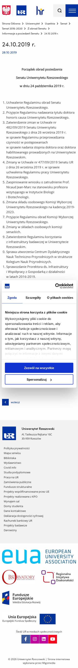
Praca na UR (11, 477)
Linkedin (43, 639)
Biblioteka (10, 458)
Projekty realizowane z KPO (20, 496)
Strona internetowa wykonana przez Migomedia (46, 661)
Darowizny (10, 530)
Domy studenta (13, 506)
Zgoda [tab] (12, 297)
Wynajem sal (11, 501)
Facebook (25, 639)
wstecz (15, 402)
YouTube (52, 639)
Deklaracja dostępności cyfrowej (23, 516)
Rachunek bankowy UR (18, 520)
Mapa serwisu (12, 453)
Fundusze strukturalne (18, 487)
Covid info (10, 467)
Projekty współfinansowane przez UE (26, 491)
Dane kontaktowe (15, 511)
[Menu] (72, 10)
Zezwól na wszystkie (39, 367)
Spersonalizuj (37, 379)
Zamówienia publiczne (17, 482)
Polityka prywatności (17, 448)
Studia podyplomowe (17, 472)
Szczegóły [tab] (33, 297)
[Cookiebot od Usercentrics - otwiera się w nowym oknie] (55, 286)
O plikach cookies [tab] (60, 297)
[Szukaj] (59, 10)
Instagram (34, 639)
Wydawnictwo (12, 463)
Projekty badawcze (15, 525)
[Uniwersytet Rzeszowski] (21, 10)
